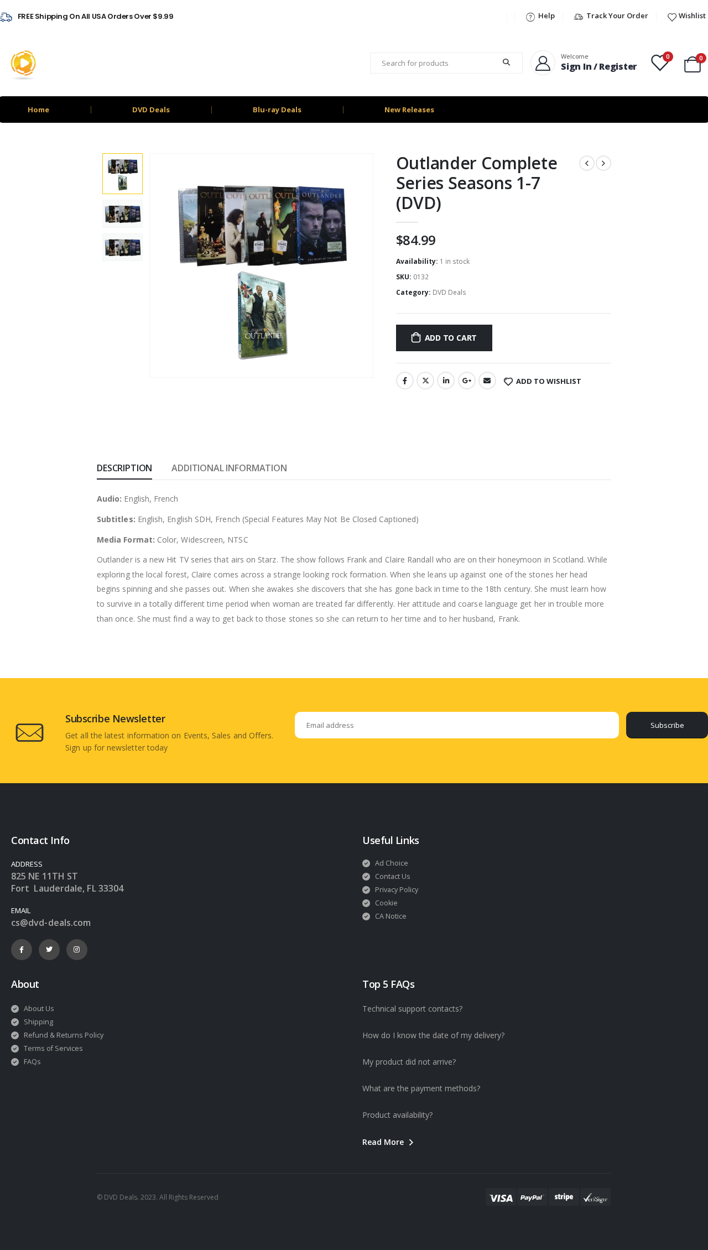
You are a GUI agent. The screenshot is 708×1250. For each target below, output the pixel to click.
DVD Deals (151, 109)
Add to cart (451, 337)
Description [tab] (124, 468)
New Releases (409, 109)
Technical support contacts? (412, 1008)
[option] (122, 173)
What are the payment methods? (421, 1088)
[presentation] (151, 265)
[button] (389, 1142)
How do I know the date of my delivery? (433, 1035)
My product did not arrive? (409, 1061)
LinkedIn (446, 380)
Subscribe (667, 725)
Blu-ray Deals (277, 109)
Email (487, 380)
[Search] (507, 63)
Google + (467, 380)
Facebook (405, 380)
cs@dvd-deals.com (51, 922)
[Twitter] (49, 949)
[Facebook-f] (21, 949)
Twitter (425, 380)
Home (38, 109)
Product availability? (397, 1115)
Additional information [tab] (229, 468)
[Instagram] (76, 949)
